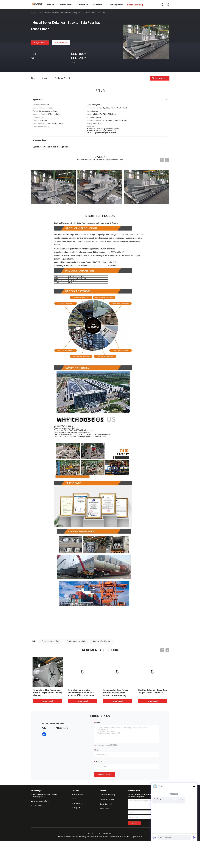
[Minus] (194, 786)
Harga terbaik (39, 42)
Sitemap (90, 833)
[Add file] (154, 837)
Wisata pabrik (76, 799)
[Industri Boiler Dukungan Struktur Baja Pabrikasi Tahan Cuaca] (146, 42)
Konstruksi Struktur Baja (102, 641)
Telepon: (98, 762)
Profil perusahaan (77, 794)
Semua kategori (105, 808)
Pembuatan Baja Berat (107, 799)
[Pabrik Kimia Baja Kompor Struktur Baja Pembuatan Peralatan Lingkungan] (152, 672)
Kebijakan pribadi (107, 833)
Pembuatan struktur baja (76, 641)
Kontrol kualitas (77, 803)
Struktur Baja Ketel (52, 13)
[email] (44, 734)
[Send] (194, 837)
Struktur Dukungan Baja (50, 641)
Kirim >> (134, 823)
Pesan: (97, 723)
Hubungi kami (76, 808)
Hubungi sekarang (104, 774)
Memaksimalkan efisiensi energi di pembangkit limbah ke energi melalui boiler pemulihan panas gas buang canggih (81, 695)
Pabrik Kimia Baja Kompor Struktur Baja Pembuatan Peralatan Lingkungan (150, 693)
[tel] (51, 734)
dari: (97, 750)
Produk (40, 13)
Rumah (33, 13)
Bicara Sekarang (61, 42)
